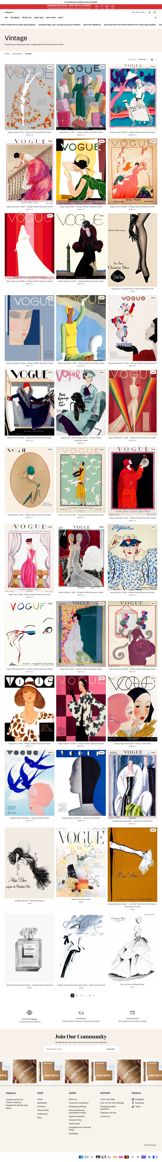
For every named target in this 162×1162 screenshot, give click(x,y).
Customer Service (108, 1113)
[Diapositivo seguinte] (153, 249)
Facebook (139, 1103)
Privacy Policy (75, 1120)
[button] (143, 59)
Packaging (73, 1133)
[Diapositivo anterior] (111, 249)
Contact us (105, 1116)
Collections (42, 1114)
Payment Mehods (76, 1116)
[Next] (94, 995)
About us (73, 1099)
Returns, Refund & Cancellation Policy (77, 1111)
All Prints (41, 1106)
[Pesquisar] (155, 17)
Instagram (139, 1099)
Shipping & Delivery (77, 1106)
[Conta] (149, 12)
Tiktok (138, 1106)
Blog (39, 1117)
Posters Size (74, 1123)
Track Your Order (107, 1099)
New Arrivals (43, 1110)
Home (40, 1099)
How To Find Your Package (112, 1103)
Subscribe (111, 1049)
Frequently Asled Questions (107, 1107)
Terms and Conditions (78, 1103)
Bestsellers (42, 1103)
